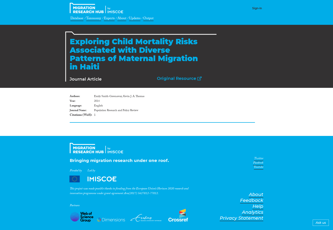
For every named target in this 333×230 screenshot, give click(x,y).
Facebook (258, 163)
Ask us (321, 223)
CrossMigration (97, 8)
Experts (109, 18)
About (121, 18)
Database (76, 18)
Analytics (252, 212)
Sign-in (257, 8)
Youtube (258, 168)
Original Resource (177, 78)
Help (258, 206)
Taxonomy (93, 18)
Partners (95, 179)
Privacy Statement (241, 218)
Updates (134, 18)
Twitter (258, 159)
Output (148, 18)
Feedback (251, 200)
